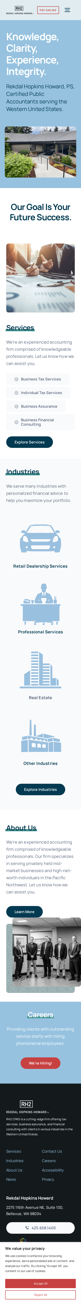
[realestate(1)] (40, 648)
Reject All (40, 1295)
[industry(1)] (40, 714)
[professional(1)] (40, 582)
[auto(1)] (40, 516)
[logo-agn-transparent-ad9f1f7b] (16, 1240)
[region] (40, 1272)
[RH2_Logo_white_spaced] (27, 1102)
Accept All (40, 1283)
